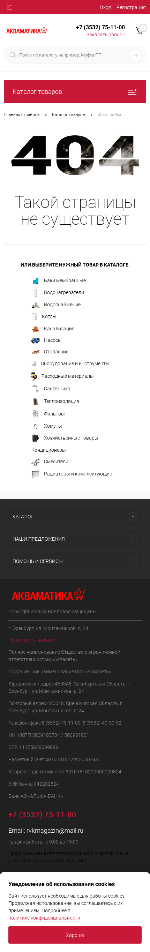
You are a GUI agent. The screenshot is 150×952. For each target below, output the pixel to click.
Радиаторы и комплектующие (78, 473)
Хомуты (53, 426)
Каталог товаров (37, 91)
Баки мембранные (65, 280)
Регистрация (131, 7)
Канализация (59, 328)
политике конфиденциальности (44, 918)
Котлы (49, 316)
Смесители (56, 461)
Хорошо (75, 935)
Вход (105, 7)
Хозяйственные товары (71, 438)
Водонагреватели (64, 292)
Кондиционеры (48, 450)
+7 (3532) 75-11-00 (100, 27)
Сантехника (57, 388)
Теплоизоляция (61, 401)
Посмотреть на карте (32, 640)
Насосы (53, 340)
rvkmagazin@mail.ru (55, 830)
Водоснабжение (62, 304)
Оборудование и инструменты (75, 363)
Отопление (56, 351)
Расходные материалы (68, 376)
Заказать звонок (106, 34)
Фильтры (54, 414)
